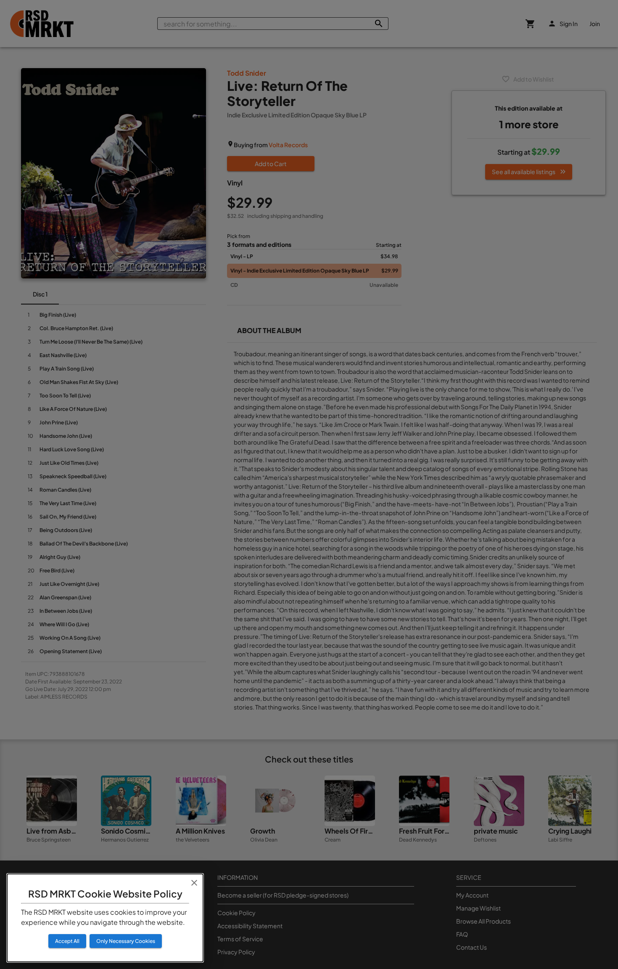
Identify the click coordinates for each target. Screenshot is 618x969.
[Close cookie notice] (194, 882)
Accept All (67, 941)
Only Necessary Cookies (125, 941)
